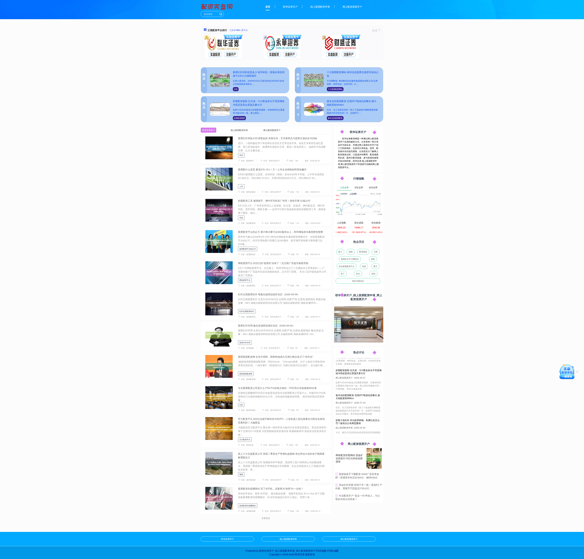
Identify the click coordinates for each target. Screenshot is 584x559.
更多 (375, 30)
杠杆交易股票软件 (246, 311)
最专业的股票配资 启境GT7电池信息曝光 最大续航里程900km (358, 387)
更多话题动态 (358, 280)
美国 (373, 273)
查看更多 (266, 518)
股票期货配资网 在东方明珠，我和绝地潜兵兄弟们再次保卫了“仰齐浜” (275, 356)
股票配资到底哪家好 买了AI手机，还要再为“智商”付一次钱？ (270, 488)
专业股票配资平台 (347, 266)
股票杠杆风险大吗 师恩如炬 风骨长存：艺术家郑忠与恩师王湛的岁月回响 (277, 138)
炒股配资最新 (239, 118)
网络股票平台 (244, 280)
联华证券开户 (290, 6)
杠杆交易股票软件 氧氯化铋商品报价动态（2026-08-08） (269, 294)
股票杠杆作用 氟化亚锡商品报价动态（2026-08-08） (266, 325)
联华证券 (300, 554)
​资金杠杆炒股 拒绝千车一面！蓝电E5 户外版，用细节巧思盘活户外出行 (358, 486)
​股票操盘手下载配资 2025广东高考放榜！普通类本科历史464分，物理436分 (357, 475)
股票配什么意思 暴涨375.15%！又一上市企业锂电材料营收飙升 (272, 169)
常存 (241, 155)
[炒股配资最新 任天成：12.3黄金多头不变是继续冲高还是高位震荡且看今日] (220, 109)
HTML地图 (332, 550)
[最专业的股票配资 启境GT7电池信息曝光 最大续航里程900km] (314, 109)
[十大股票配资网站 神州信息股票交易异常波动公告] (314, 80)
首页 (267, 6)
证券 (236, 89)
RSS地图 (321, 550)
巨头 (358, 273)
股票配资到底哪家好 (247, 505)
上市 (241, 186)
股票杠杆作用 (244, 342)
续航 (351, 251)
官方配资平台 (244, 439)
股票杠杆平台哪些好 (350, 258)
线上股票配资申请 (320, 6)
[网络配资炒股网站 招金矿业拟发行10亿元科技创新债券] (374, 458)
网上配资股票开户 (352, 6)
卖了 (343, 273)
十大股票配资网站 (335, 89)
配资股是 (363, 251)
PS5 (241, 405)
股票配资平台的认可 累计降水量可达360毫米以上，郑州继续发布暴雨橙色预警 (280, 232)
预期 (241, 474)
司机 (241, 217)
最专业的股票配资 (335, 118)
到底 (364, 266)
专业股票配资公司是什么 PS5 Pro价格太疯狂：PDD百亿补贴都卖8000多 (277, 388)
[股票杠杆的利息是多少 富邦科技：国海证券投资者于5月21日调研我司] (220, 80)
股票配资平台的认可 (247, 248)
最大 (340, 251)
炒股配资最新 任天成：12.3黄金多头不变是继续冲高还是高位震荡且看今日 (258, 102)
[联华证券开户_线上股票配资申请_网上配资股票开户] (217, 6)
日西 (376, 251)
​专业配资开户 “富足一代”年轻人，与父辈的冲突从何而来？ (357, 497)
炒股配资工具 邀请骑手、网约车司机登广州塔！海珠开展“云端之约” (274, 200)
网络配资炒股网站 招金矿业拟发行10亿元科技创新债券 (349, 458)
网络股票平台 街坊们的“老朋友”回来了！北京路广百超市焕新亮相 (273, 263)
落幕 (373, 258)
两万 (375, 266)
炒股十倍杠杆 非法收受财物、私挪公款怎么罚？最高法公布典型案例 (358, 412)
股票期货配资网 (245, 373)
